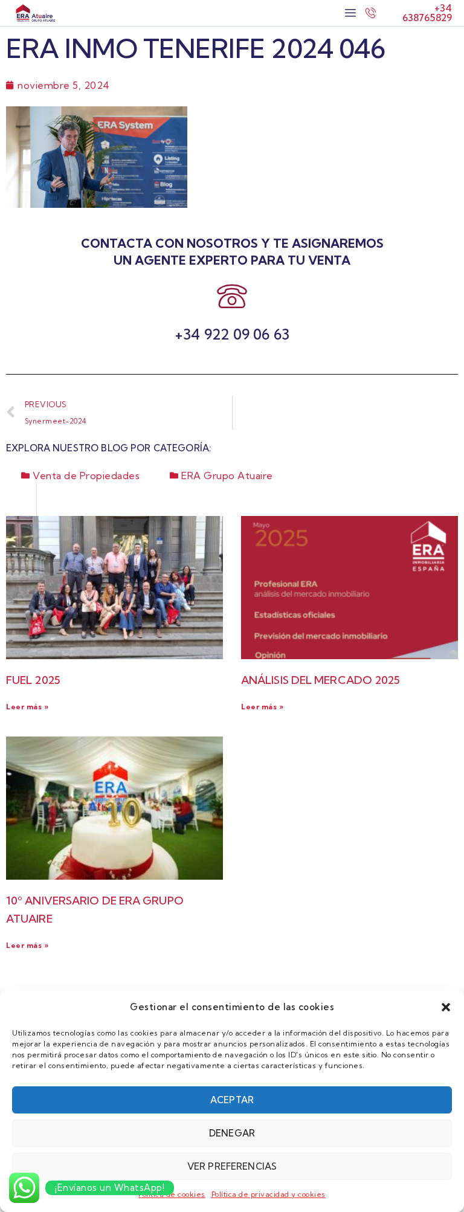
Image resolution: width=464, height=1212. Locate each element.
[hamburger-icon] (350, 13)
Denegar (232, 1133)
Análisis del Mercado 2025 (321, 680)
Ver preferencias (232, 1166)
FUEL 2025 (33, 680)
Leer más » (27, 706)
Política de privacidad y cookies (268, 1194)
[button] (446, 1007)
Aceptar (232, 1100)
